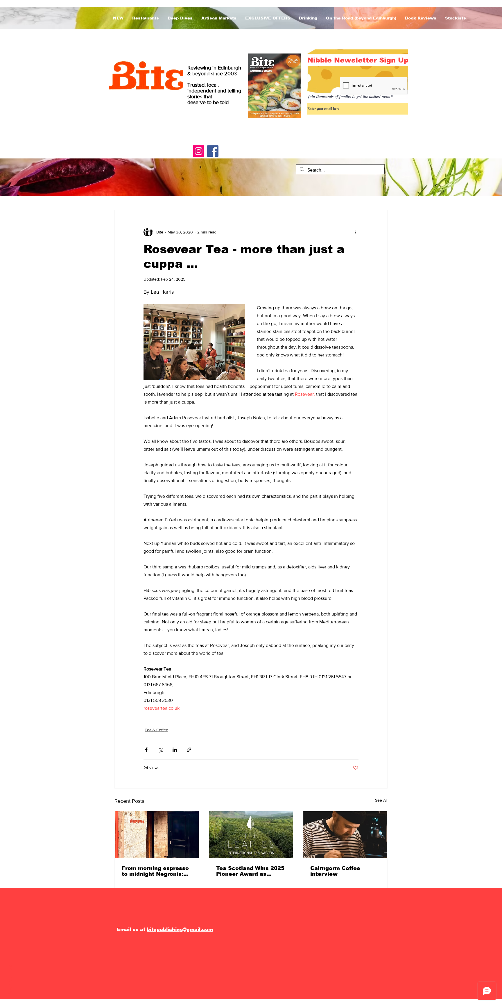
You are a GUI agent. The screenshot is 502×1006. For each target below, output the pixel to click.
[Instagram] (198, 151)
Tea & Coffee (156, 729)
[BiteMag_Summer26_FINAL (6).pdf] (275, 86)
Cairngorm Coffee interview (335, 871)
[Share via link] (189, 749)
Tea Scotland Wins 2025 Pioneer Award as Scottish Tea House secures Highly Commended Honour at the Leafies (250, 871)
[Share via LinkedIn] (175, 749)
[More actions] (355, 232)
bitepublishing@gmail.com (180, 929)
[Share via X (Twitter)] (160, 749)
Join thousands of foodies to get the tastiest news (349, 96)
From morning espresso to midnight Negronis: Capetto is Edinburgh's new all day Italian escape (155, 871)
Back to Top (10, 981)
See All (381, 800)
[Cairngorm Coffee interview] (345, 834)
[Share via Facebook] (146, 749)
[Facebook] (212, 151)
